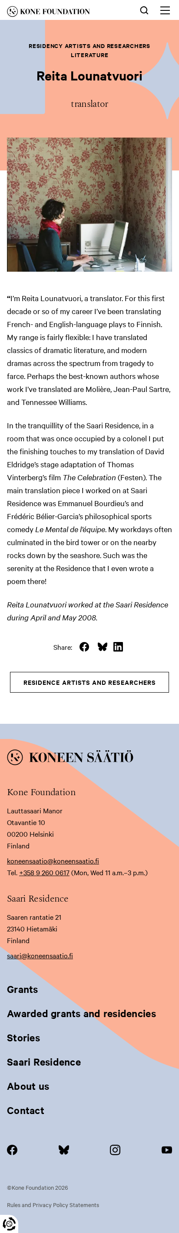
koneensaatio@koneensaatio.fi (53, 860)
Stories (23, 1037)
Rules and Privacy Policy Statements (53, 1204)
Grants (22, 989)
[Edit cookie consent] (9, 1224)
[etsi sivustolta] (144, 9)
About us (28, 1085)
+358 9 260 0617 (44, 872)
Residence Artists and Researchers (89, 682)
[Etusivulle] (60, 13)
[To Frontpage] (89, 758)
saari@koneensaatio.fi (40, 955)
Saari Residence (44, 1061)
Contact (25, 1110)
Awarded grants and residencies (81, 1013)
